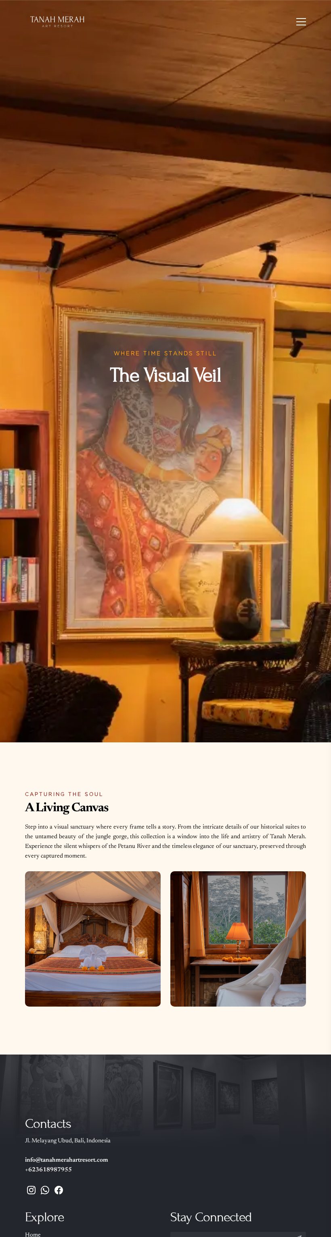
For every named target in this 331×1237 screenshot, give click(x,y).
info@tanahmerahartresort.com (66, 1160)
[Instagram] (31, 1192)
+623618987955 (48, 1170)
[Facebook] (58, 1192)
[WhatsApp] (45, 1192)
